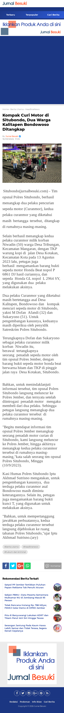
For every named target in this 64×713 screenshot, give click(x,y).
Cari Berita (53, 14)
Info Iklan (37, 702)
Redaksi (14, 702)
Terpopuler (32, 14)
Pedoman (25, 702)
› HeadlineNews (32, 109)
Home (5, 109)
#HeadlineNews (30, 547)
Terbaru (10, 14)
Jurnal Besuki (40, 706)
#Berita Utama (11, 547)
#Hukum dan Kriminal (15, 552)
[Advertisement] (32, 71)
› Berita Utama (16, 109)
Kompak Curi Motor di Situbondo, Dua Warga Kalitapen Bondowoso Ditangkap (26, 122)
